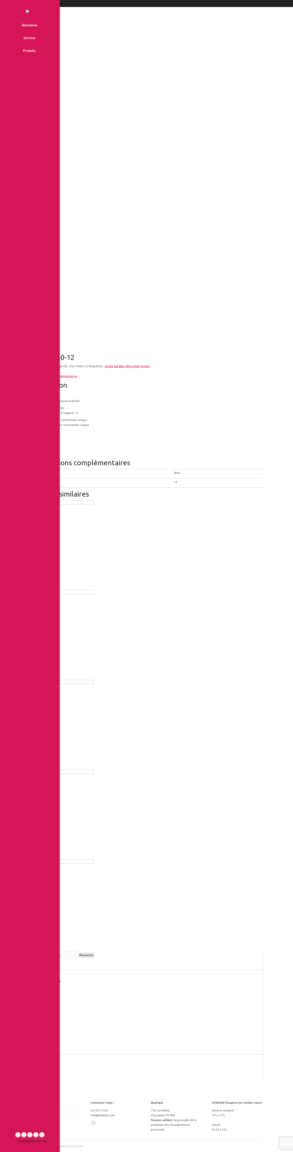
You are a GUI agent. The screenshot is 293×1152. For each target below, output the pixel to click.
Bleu (122, 366)
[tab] (148, 371)
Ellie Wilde (133, 366)
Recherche (86, 955)
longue (145, 366)
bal (116, 366)
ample (109, 366)
